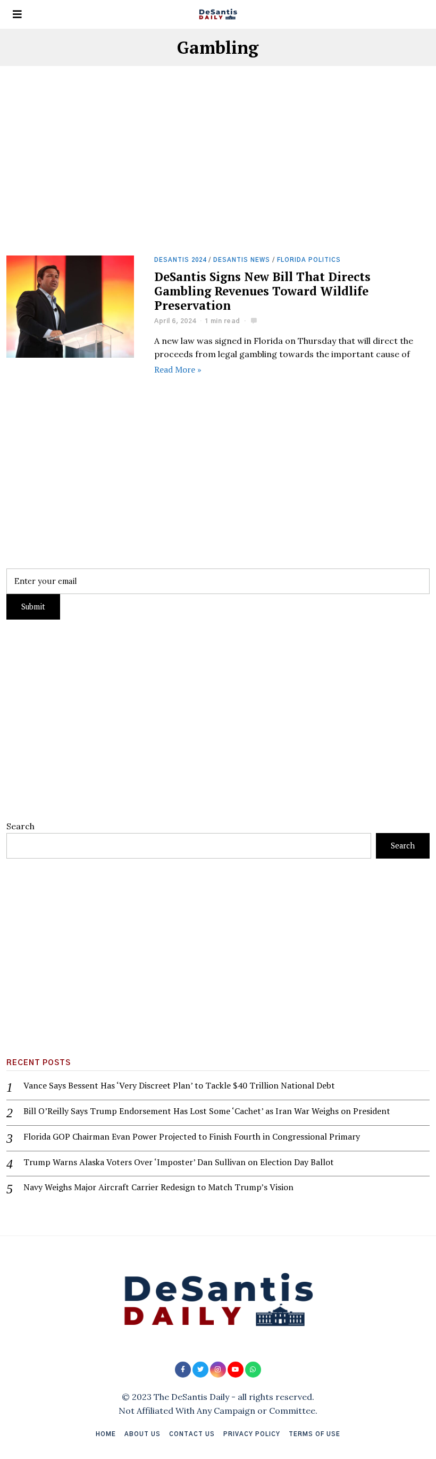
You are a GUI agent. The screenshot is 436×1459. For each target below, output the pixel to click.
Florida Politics (309, 260)
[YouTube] (236, 1370)
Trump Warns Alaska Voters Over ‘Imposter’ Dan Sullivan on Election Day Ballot (178, 1162)
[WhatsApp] (253, 1370)
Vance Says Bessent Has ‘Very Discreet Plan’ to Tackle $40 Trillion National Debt (179, 1085)
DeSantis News (241, 260)
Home (106, 1434)
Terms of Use (314, 1434)
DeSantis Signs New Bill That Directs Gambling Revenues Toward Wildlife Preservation (262, 291)
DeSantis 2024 (180, 260)
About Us (142, 1434)
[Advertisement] (217, 176)
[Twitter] (200, 1370)
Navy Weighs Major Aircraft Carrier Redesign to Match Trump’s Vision (158, 1187)
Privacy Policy (251, 1434)
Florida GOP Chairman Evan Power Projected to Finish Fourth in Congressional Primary (191, 1136)
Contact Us (192, 1434)
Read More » (178, 369)
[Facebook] (183, 1370)
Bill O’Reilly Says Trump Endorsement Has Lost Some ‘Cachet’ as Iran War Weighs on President (206, 1111)
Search (20, 826)
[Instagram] (218, 1370)
